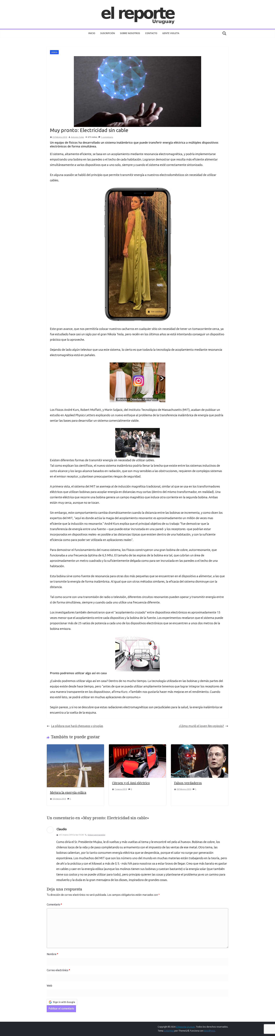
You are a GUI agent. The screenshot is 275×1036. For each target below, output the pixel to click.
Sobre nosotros (130, 33)
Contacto (151, 33)
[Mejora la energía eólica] (75, 747)
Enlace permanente (96, 835)
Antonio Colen (77, 137)
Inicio (91, 33)
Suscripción (107, 33)
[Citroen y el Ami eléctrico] (137, 747)
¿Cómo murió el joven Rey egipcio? (201, 726)
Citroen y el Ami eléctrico (131, 783)
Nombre (52, 954)
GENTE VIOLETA (170, 33)
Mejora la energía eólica (68, 792)
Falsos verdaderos (188, 783)
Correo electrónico (58, 970)
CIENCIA (54, 52)
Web (49, 985)
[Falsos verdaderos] (199, 747)
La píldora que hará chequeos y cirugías (77, 726)
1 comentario (107, 137)
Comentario (54, 904)
